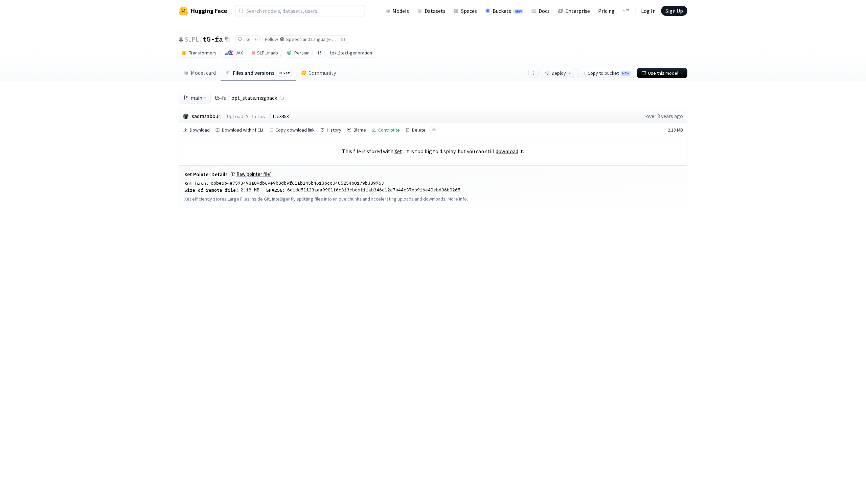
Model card (203, 72)
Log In (648, 10)
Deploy (559, 73)
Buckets (507, 10)
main (196, 97)
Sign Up (674, 10)
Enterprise (577, 10)
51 (343, 39)
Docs (544, 10)
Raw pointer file (253, 174)
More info (457, 199)
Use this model (663, 73)
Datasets (435, 10)
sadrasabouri (207, 116)
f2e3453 (281, 116)
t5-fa (213, 38)
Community (322, 72)
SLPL (192, 39)
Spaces (469, 10)
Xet (398, 151)
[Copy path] (282, 98)
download (507, 151)
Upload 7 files (246, 116)
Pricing (606, 10)
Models (400, 10)
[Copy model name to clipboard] (227, 39)
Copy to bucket (608, 73)
